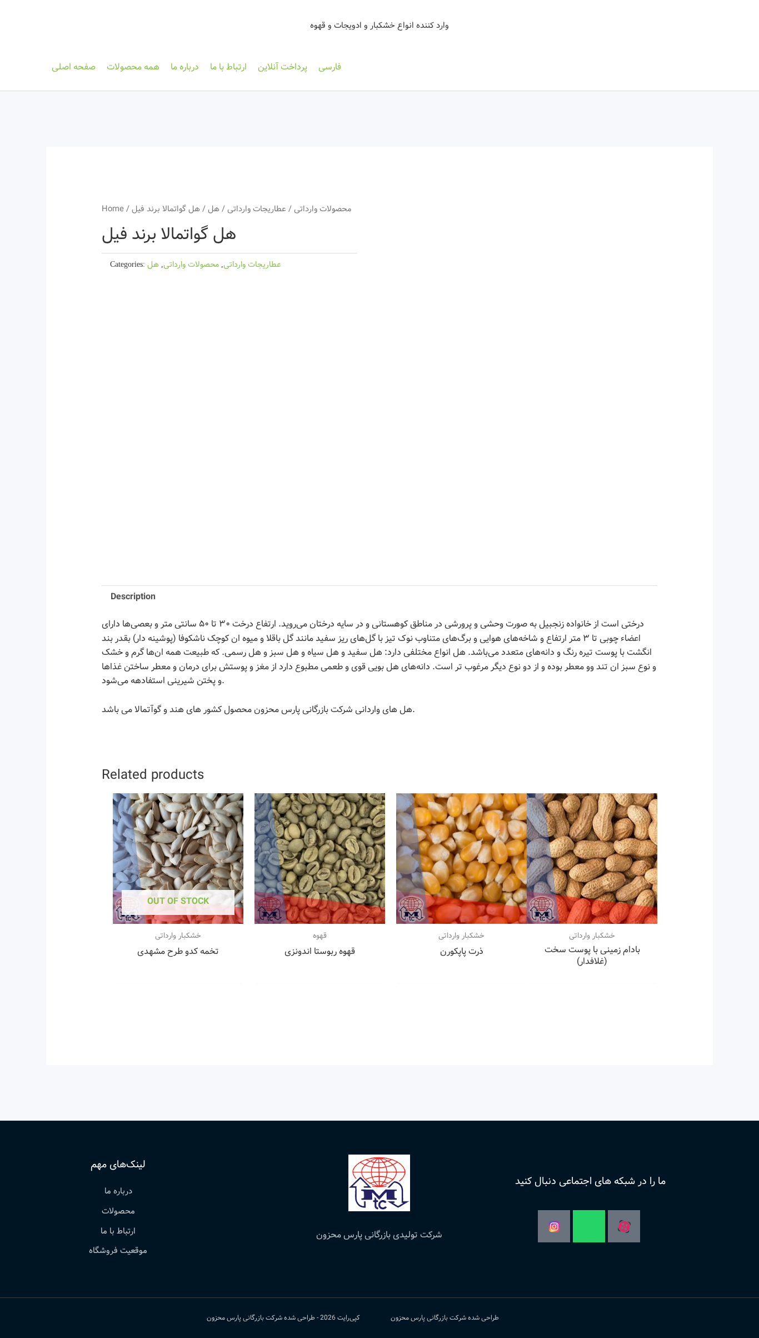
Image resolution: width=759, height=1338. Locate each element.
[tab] (133, 597)
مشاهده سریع (178, 913)
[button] (133, 67)
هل (213, 209)
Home (113, 209)
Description (133, 597)
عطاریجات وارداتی (256, 209)
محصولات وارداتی (323, 209)
